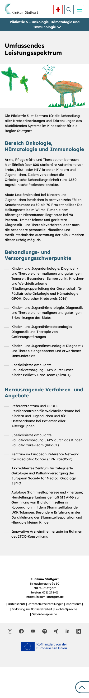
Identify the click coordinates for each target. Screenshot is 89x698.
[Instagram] (10, 631)
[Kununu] (78, 631)
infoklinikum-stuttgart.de (45, 596)
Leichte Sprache (66, 609)
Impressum (74, 604)
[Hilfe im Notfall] (58, 9)
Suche (69, 9)
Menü (79, 9)
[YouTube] (33, 631)
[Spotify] (44, 631)
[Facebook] (21, 631)
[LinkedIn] (67, 631)
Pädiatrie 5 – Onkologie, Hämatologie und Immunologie (45, 24)
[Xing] (56, 631)
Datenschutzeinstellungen (46, 604)
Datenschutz (17, 604)
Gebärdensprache (45, 614)
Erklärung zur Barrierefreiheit (32, 609)
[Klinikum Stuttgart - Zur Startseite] (21, 9)
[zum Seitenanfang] (82, 687)
